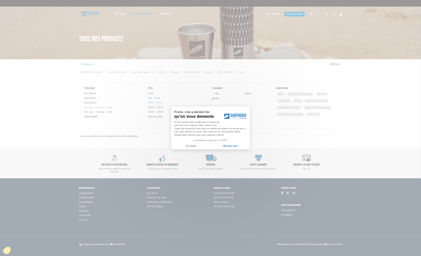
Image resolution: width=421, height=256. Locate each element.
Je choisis (191, 146)
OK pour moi (230, 146)
